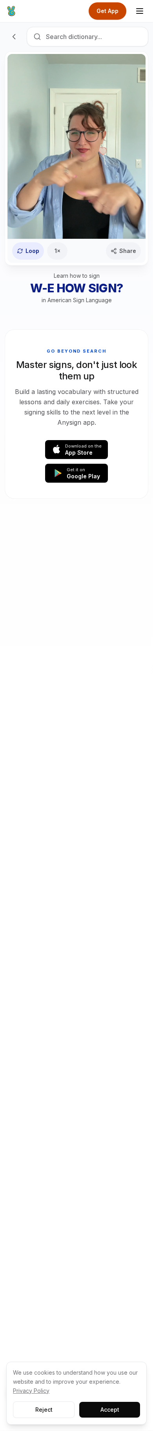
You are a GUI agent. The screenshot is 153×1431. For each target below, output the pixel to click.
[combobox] (87, 36)
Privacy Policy (31, 1390)
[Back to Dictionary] (14, 36)
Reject (44, 1409)
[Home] (11, 11)
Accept (109, 1409)
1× (57, 250)
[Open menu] (139, 11)
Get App (107, 10)
